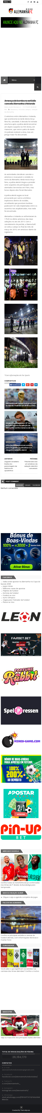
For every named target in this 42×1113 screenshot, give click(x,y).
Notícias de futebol (10, 593)
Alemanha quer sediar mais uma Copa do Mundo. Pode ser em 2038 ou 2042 (21, 404)
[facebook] (28, 2)
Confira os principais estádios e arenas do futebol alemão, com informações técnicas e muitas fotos (19, 937)
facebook (36, 485)
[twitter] (31, 2)
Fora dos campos (25, 109)
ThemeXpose (25, 1110)
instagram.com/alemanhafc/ (15, 1090)
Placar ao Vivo (8, 602)
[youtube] (37, 2)
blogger (19, 485)
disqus (27, 485)
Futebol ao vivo (9, 595)
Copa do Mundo (11, 400)
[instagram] (34, 2)
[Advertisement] (21, 54)
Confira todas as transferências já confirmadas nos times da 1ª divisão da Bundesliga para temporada (20, 885)
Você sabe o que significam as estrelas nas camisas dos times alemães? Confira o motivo (20, 970)
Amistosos (14, 109)
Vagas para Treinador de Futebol (16, 600)
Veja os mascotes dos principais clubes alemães (20, 1037)
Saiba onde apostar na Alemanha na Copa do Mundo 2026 (20, 582)
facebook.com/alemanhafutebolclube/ (20, 1077)
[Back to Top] (21, 1107)
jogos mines (8, 586)
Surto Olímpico (9, 597)
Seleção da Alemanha (13, 420)
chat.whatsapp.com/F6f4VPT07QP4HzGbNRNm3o (21, 1098)
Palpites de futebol (10, 591)
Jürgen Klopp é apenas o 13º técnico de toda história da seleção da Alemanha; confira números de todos (20, 425)
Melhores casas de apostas (14, 588)
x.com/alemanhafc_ (11, 1083)
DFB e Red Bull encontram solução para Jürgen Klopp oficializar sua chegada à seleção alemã (19, 447)
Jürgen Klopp (10, 442)
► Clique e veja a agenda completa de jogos (19, 897)
